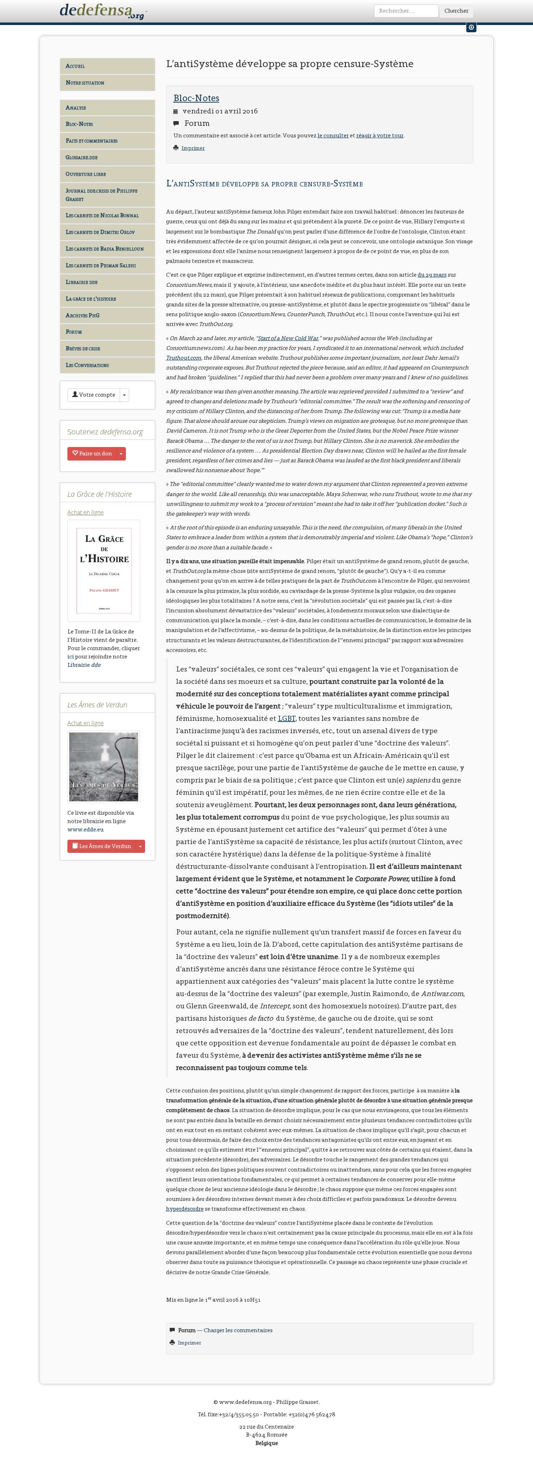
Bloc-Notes (79, 124)
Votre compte (96, 395)
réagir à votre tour (380, 135)
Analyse (76, 107)
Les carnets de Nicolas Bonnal (102, 215)
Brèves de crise (83, 348)
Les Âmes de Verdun (104, 846)
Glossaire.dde (82, 157)
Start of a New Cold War (288, 338)
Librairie (83, 665)
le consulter (333, 135)
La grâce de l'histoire (91, 299)
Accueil (75, 66)
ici (70, 656)
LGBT (287, 718)
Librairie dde (82, 282)
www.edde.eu (85, 829)
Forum (74, 332)
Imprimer (193, 148)
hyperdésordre (185, 1209)
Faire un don (95, 453)
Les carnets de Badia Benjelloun (105, 248)
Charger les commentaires (238, 1330)
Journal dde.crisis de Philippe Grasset (101, 194)
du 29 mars (432, 275)
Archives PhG (82, 315)
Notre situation (85, 82)
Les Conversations (87, 365)
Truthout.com (183, 358)
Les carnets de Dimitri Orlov (100, 232)
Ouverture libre (86, 174)
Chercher (456, 11)
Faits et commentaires (91, 140)
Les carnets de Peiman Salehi (101, 265)
